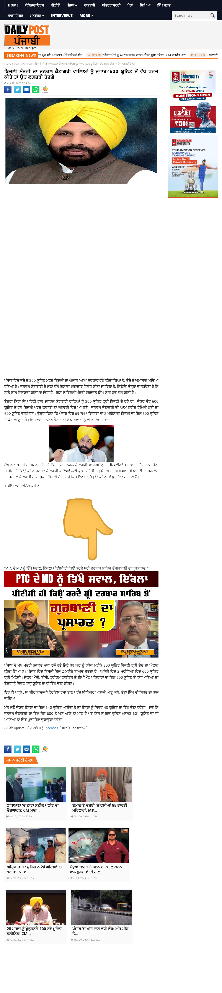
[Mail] (26, 92)
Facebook (51, 728)
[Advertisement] (81, 222)
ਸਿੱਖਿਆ (145, 5)
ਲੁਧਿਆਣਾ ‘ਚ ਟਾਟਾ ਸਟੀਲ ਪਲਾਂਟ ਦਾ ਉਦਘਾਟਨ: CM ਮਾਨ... (33, 808)
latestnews (13, 742)
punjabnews (32, 742)
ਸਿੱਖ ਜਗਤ (163, 5)
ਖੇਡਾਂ (130, 5)
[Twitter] (17, 92)
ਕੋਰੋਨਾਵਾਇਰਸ (34, 5)
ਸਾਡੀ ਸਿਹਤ (15, 15)
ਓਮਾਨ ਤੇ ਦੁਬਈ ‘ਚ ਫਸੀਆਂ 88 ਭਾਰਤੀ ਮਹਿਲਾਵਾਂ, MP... (99, 808)
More (85, 15)
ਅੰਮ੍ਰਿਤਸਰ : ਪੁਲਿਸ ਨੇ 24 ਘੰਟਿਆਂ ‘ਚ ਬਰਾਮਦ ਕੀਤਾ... (34, 869)
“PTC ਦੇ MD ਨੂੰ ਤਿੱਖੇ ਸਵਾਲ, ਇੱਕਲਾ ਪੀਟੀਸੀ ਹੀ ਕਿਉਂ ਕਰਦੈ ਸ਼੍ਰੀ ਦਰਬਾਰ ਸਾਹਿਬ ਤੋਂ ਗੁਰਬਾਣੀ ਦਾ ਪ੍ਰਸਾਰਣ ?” (76, 568)
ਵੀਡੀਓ (55, 5)
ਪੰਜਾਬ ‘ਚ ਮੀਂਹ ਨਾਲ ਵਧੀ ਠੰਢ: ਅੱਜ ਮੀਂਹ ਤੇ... (100, 931)
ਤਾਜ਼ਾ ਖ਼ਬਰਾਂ (26, 64)
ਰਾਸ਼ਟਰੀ (89, 5)
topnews (48, 742)
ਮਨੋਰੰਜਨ (35, 15)
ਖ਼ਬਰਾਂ (16, 64)
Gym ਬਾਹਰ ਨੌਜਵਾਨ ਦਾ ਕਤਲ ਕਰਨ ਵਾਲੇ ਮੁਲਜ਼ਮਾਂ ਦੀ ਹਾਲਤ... (96, 869)
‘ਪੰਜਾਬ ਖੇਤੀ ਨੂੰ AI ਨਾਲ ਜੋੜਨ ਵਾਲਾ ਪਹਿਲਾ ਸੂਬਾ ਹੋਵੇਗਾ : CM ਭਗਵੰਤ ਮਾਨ (119, 55)
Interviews (62, 15)
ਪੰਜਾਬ (70, 5)
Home (13, 5)
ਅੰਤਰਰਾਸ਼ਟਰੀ (111, 5)
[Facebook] (7, 92)
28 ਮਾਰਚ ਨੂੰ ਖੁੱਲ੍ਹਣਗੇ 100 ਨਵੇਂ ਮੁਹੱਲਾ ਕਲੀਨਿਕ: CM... (34, 931)
